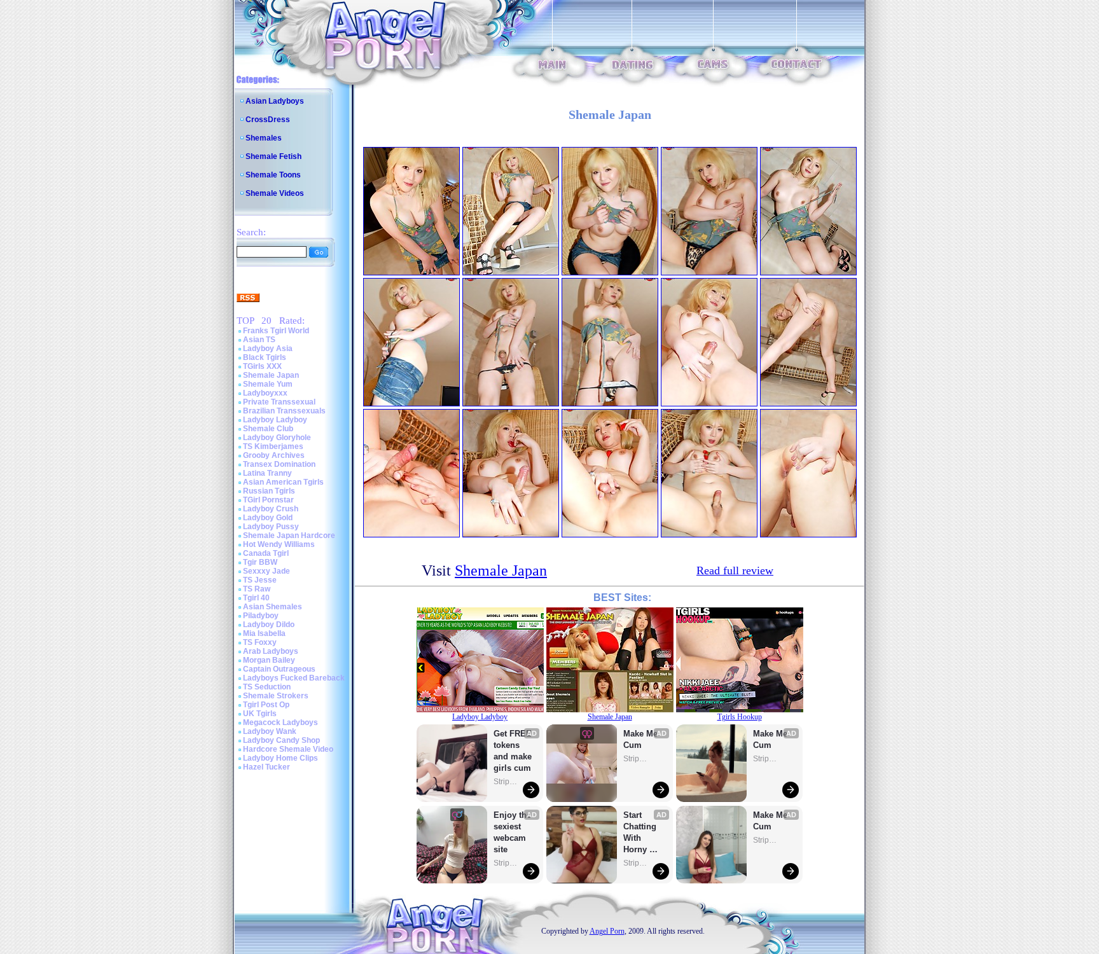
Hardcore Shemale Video (288, 749)
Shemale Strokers (275, 695)
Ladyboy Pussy (271, 526)
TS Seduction (267, 686)
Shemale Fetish (273, 156)
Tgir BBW (260, 562)
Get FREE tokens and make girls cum (513, 751)
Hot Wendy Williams (279, 544)
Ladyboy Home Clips (280, 758)
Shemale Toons (273, 174)
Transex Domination (279, 464)
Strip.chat (506, 781)
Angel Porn (607, 931)
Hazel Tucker (266, 767)
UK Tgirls (260, 713)
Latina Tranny (267, 473)
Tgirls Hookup (739, 716)
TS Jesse (260, 580)
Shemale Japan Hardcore (289, 535)
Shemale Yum (268, 384)
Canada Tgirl (266, 553)
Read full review (734, 570)
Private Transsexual (279, 402)
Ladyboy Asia (268, 348)
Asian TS (259, 339)
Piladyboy (261, 615)
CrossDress (267, 119)
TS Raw (256, 588)
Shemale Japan (271, 375)
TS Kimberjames (273, 446)
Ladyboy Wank (269, 731)
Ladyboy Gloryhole (277, 437)
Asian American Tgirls (283, 482)
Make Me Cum (641, 739)
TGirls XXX (262, 366)
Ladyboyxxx (265, 393)
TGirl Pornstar (268, 499)
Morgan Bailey (269, 660)
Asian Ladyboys (274, 101)
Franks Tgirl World (276, 330)
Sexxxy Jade (266, 571)
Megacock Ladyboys (280, 722)
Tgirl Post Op (266, 704)
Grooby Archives (274, 455)
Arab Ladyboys (270, 651)
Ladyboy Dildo (268, 624)
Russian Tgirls (269, 491)
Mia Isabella (264, 633)
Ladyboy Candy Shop (281, 740)
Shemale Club (268, 428)
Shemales (263, 138)
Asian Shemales (272, 606)
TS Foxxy (260, 642)
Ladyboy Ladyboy (275, 419)
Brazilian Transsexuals (284, 410)
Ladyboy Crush (270, 508)
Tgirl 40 (256, 597)
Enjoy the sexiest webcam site (513, 832)
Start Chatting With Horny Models (641, 832)
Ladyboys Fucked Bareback (294, 678)
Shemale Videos (274, 193)
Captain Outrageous (279, 669)
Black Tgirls (264, 357)
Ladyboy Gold (268, 517)
